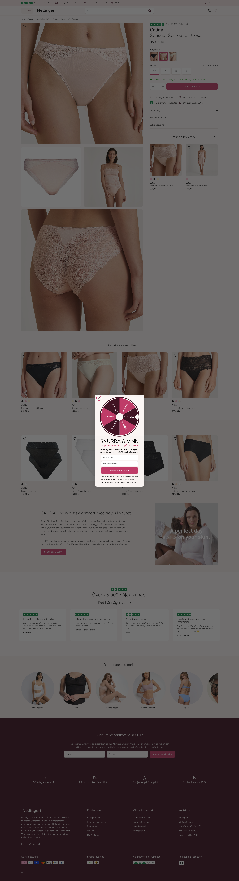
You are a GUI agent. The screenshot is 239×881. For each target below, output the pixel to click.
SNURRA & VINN (119, 470)
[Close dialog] (98, 398)
